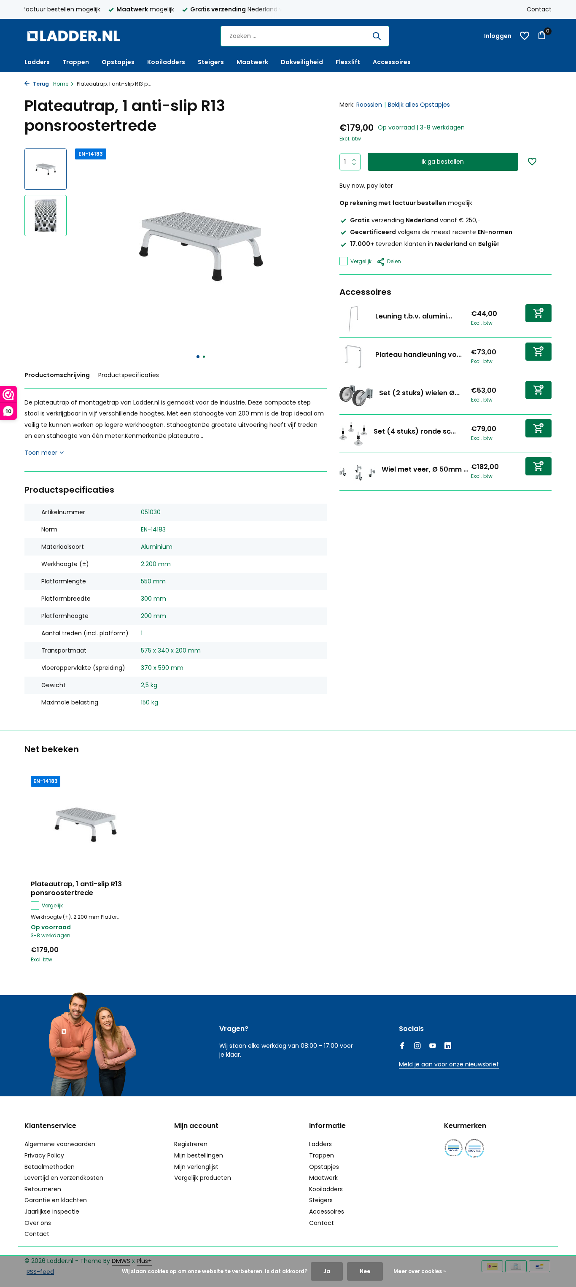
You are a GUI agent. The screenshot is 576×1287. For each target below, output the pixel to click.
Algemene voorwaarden (59, 1144)
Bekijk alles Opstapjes (419, 104)
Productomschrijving (57, 375)
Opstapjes (118, 62)
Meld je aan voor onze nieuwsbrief (449, 1064)
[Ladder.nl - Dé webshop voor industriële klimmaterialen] (77, 36)
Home (60, 83)
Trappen (75, 62)
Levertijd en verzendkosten (63, 1178)
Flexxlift (348, 62)
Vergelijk (360, 260)
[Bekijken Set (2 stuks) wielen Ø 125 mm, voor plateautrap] (356, 395)
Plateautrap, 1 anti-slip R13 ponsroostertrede (76, 889)
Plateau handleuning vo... (418, 354)
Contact (539, 9)
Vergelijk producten (202, 1178)
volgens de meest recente (431, 232)
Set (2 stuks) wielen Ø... (419, 393)
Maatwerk (252, 62)
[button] (198, 356)
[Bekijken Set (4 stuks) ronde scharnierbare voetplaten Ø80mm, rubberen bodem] (353, 433)
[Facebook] (402, 1046)
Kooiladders (166, 62)
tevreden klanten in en (424, 244)
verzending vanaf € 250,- (415, 220)
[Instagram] (417, 1046)
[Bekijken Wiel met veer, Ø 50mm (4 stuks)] (357, 471)
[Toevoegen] (538, 313)
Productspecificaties (128, 375)
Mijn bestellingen (198, 1155)
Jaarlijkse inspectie (51, 1211)
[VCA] (474, 1148)
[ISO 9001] (453, 1148)
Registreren (190, 1144)
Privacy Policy (44, 1155)
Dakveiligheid (302, 62)
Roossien (369, 104)
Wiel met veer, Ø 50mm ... (425, 469)
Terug (40, 83)
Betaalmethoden (49, 1167)
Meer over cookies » (419, 1271)
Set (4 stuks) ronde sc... (415, 431)
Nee (365, 1271)
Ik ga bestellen (443, 161)
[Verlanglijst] (524, 35)
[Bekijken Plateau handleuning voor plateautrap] (354, 356)
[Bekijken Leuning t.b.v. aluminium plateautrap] (354, 318)
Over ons (37, 1223)
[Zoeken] (376, 36)
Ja (326, 1271)
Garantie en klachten (55, 1200)
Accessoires (392, 62)
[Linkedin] (447, 1046)
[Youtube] (432, 1046)
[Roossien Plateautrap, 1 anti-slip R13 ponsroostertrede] (85, 825)
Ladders (37, 62)
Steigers (211, 62)
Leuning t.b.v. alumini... (413, 316)
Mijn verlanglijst (196, 1167)
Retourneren (42, 1189)
